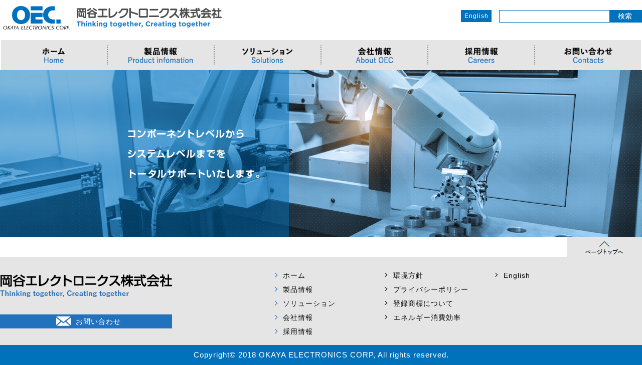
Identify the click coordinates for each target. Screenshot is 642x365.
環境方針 (408, 275)
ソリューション (309, 303)
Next (629, 154)
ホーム (294, 275)
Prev (13, 154)
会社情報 (298, 317)
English (476, 16)
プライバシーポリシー (430, 289)
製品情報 (298, 289)
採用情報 (298, 331)
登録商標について (423, 303)
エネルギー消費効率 (427, 317)
